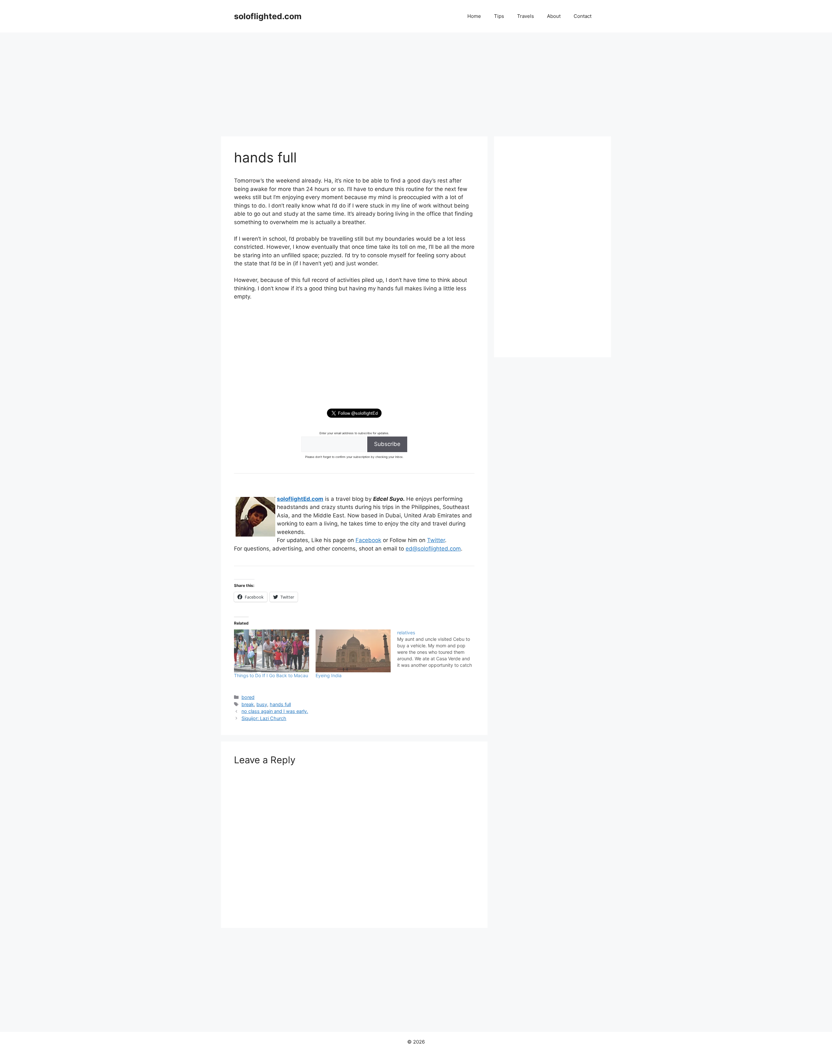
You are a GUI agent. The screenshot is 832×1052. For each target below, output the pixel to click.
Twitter (436, 540)
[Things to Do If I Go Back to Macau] (271, 650)
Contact (583, 16)
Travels (525, 16)
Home (474, 16)
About (554, 16)
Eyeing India (329, 675)
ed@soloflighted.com (433, 548)
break (247, 704)
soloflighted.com (268, 16)
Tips (499, 16)
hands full (280, 704)
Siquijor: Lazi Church (263, 718)
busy (261, 704)
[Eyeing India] (353, 650)
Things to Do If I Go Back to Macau (271, 675)
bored (247, 697)
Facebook (368, 540)
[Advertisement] (416, 81)
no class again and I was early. (274, 711)
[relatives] (438, 648)
